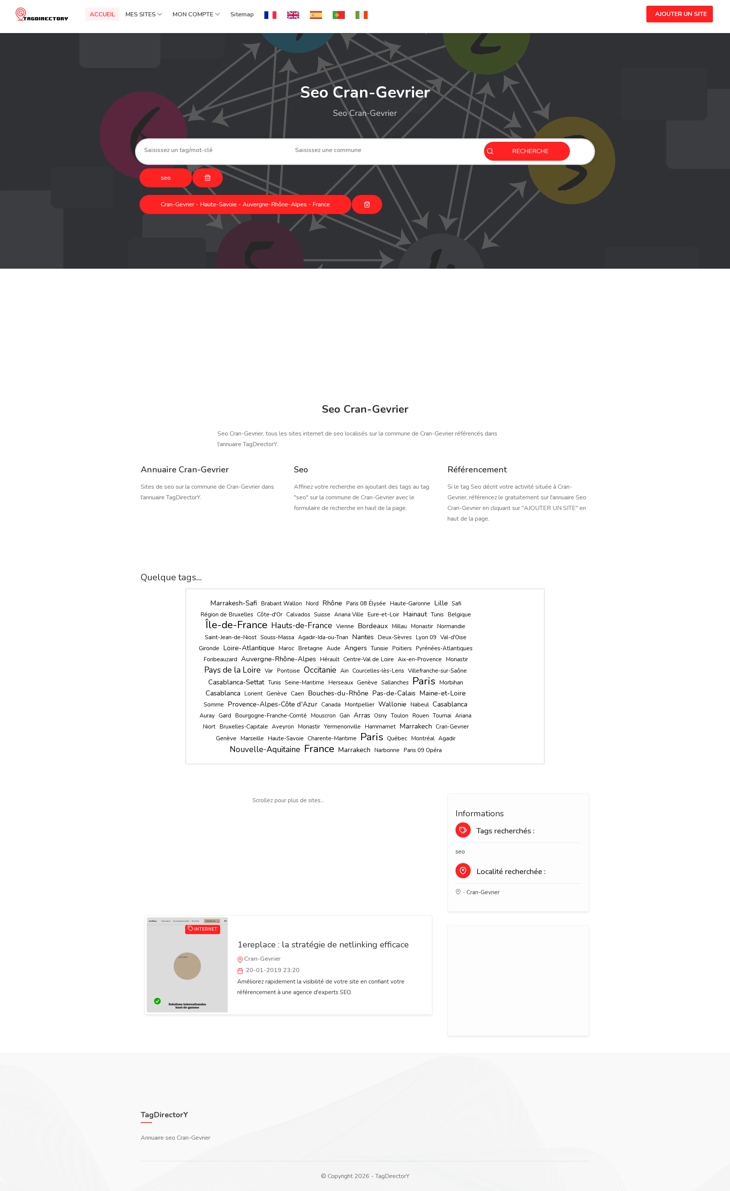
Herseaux (340, 682)
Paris (424, 681)
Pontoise (288, 671)
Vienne (345, 626)
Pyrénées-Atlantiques (444, 648)
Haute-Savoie (286, 738)
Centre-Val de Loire (368, 659)
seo (460, 851)
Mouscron (323, 715)
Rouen (420, 715)
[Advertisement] (363, 337)
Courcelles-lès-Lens (378, 671)
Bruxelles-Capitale (243, 726)
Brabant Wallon (281, 603)
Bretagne (310, 648)
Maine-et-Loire (442, 693)
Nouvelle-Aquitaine (265, 749)
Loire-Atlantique (249, 648)
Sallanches (395, 682)
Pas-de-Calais (394, 693)
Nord (312, 603)
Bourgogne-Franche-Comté (271, 715)
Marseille (252, 738)
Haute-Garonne (410, 603)
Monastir (422, 626)
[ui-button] (207, 177)
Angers (355, 648)
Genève (367, 682)
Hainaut (415, 614)
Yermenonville (342, 726)
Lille (441, 603)
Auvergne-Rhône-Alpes (278, 659)
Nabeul (419, 704)
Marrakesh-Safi (233, 603)
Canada (331, 704)
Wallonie (392, 704)
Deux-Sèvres (395, 637)
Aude (334, 648)
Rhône (332, 603)
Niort (209, 726)
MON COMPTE (193, 14)
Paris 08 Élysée (366, 603)
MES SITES (140, 14)
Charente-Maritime (332, 738)
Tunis (437, 614)
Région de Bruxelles (226, 614)
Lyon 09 (426, 637)
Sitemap (242, 14)
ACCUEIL (102, 14)
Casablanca (223, 693)
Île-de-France (236, 625)
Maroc (286, 648)
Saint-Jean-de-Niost (231, 637)
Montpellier (359, 704)
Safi (456, 603)
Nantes (363, 636)
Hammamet (380, 726)
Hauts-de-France (301, 625)
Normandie (451, 626)
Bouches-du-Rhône (338, 693)
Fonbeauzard (220, 659)
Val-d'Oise (453, 637)
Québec (397, 738)
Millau (399, 626)
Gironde (209, 648)
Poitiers (402, 648)
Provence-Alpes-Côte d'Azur (272, 704)
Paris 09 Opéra (422, 750)
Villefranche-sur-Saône (437, 671)
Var (269, 671)
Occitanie (320, 670)
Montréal (423, 738)
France (319, 749)
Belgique (459, 614)
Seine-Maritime (304, 682)
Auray (207, 715)
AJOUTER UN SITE (681, 14)
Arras (362, 715)
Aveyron (283, 726)
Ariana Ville (348, 614)
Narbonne (387, 750)
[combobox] (214, 150)
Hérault (330, 659)
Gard (225, 715)
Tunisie (379, 648)
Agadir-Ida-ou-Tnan (323, 637)
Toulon (399, 715)
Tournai (442, 715)
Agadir (446, 738)
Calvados (298, 614)
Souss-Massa (277, 637)
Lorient (253, 693)
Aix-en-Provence (420, 659)
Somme (214, 704)
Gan (345, 715)
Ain (344, 671)
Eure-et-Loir (383, 614)
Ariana (463, 715)
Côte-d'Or (269, 614)
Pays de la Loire (232, 670)
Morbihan (451, 682)
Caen (297, 693)
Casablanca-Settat (236, 682)
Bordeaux (373, 625)
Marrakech (416, 726)
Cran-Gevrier (452, 726)
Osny (380, 715)
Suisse (322, 614)
